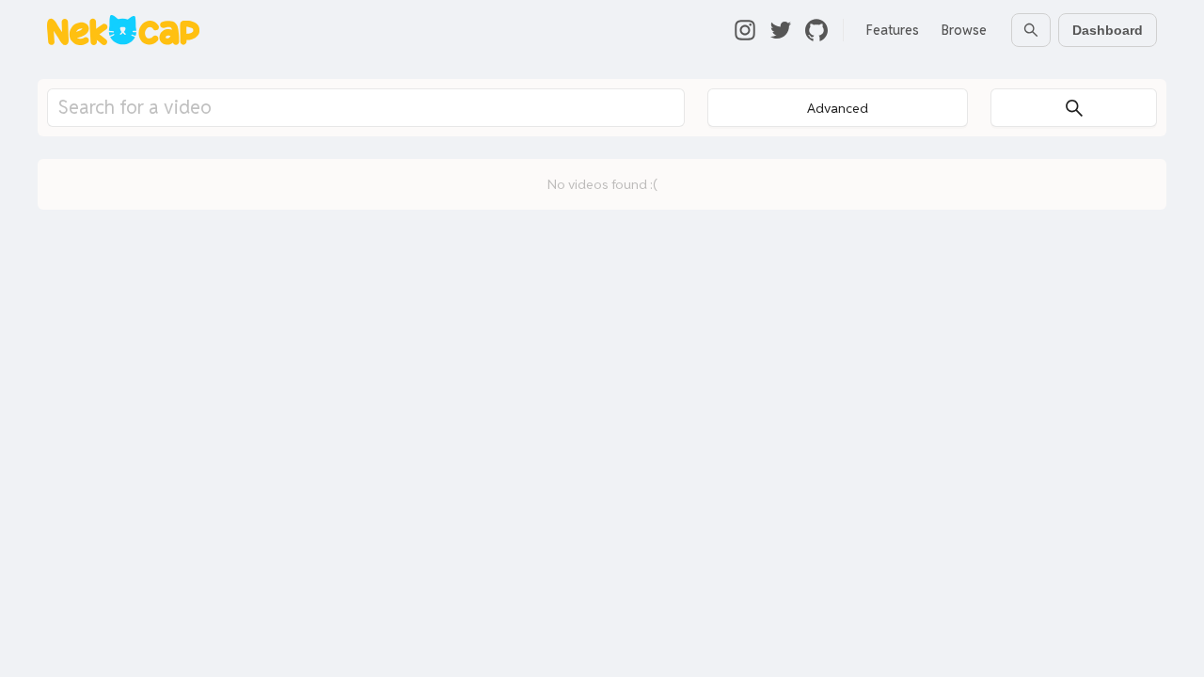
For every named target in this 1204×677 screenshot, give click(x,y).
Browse (964, 30)
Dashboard (1107, 30)
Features (892, 30)
